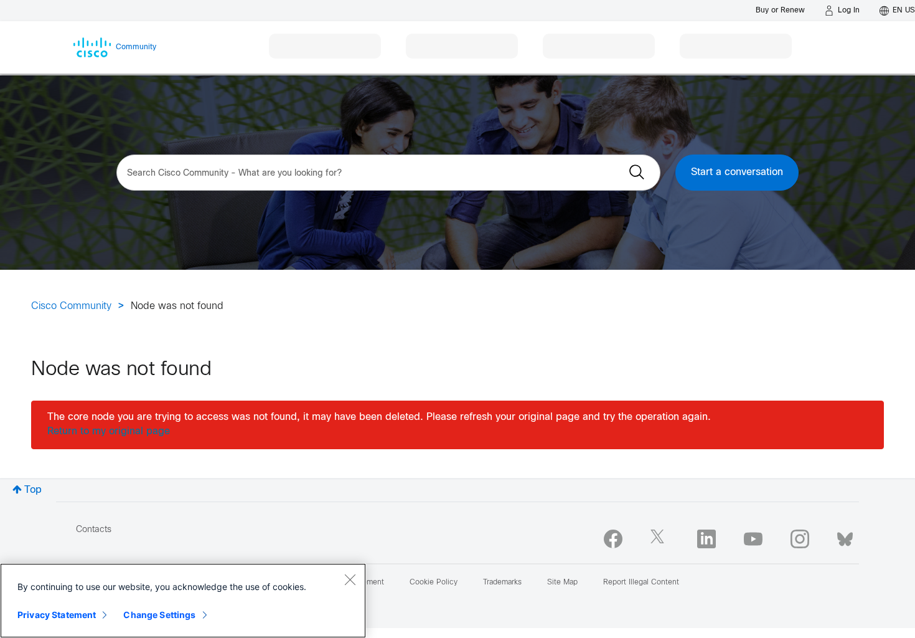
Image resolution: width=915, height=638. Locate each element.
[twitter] (659, 539)
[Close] (350, 579)
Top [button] (33, 490)
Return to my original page (108, 431)
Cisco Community (71, 306)
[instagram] (800, 539)
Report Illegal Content (641, 582)
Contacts (93, 530)
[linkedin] (706, 539)
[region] (183, 600)
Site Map (562, 582)
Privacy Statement (56, 614)
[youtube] (753, 539)
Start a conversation (737, 172)
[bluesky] (845, 536)
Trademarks (502, 582)
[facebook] (613, 539)
